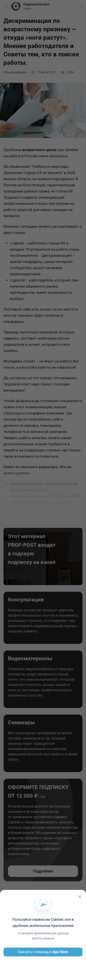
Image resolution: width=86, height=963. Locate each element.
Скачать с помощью (43, 952)
